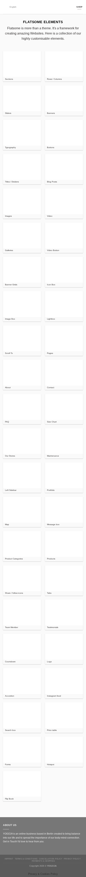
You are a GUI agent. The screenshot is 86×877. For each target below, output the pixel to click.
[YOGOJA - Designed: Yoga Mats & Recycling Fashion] (43, 7)
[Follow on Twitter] (12, 848)
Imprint (9, 859)
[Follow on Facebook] (5, 848)
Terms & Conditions (26, 859)
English (13, 7)
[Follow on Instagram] (8, 848)
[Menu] (5, 7)
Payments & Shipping (43, 861)
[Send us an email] (16, 848)
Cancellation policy (50, 859)
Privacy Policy (72, 859)
